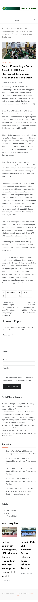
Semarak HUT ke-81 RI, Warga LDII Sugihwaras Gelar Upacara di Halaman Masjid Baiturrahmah (19, 433)
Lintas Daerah (6, 62)
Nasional (9, 513)
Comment (7, 335)
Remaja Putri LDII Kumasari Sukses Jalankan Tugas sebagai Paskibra (21, 461)
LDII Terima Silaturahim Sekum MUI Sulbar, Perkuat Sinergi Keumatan (29, 309)
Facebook (11, 292)
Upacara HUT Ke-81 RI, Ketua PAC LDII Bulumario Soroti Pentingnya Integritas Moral (20, 491)
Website (6, 368)
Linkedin (27, 296)
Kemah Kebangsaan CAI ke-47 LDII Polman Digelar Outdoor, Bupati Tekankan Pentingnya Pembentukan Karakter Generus (18, 419)
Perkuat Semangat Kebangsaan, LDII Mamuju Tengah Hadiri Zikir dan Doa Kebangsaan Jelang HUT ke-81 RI (18, 406)
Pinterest (11, 296)
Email (5, 360)
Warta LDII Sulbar (12, 516)
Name (6, 351)
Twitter (26, 292)
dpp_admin (18, 83)
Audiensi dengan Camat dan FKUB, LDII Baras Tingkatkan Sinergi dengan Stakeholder (10, 310)
